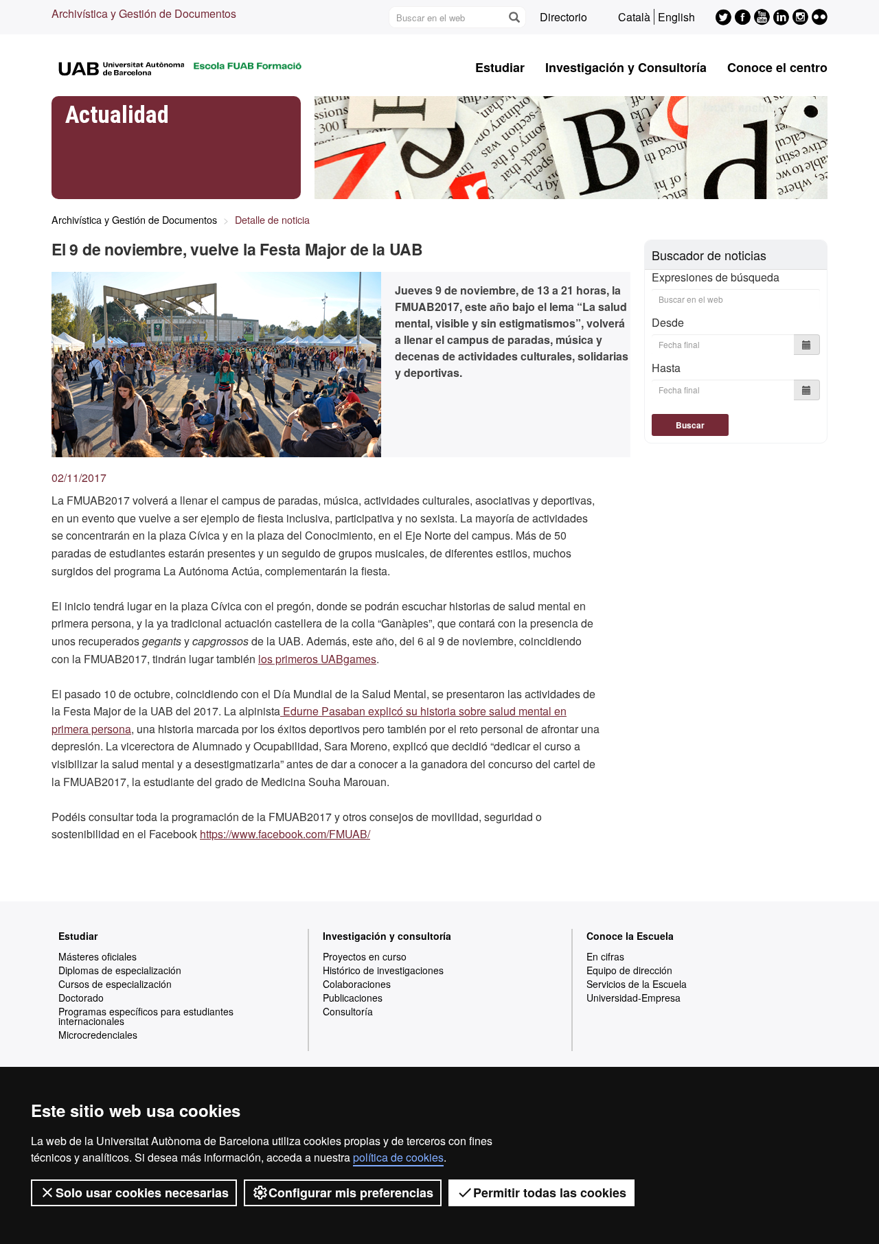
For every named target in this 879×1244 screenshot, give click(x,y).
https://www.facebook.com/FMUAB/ (285, 834)
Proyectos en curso (365, 956)
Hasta (666, 368)
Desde (668, 322)
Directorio (563, 17)
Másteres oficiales (97, 956)
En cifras (605, 956)
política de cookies (398, 1157)
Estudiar (500, 67)
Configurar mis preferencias (351, 1192)
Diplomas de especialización (119, 970)
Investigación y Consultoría (626, 67)
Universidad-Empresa (633, 997)
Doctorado (81, 997)
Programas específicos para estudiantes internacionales (145, 1016)
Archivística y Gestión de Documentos (144, 13)
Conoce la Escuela (630, 936)
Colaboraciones (357, 984)
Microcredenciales (97, 1034)
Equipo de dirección (629, 970)
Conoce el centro (777, 67)
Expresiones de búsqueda (715, 277)
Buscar (690, 425)
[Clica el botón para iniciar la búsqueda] (513, 17)
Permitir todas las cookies (549, 1192)
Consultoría (348, 1011)
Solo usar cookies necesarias (142, 1192)
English (676, 17)
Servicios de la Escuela (636, 984)
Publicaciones (353, 997)
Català (634, 17)
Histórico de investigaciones (383, 970)
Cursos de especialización (115, 984)
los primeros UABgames (317, 659)
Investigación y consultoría (387, 936)
